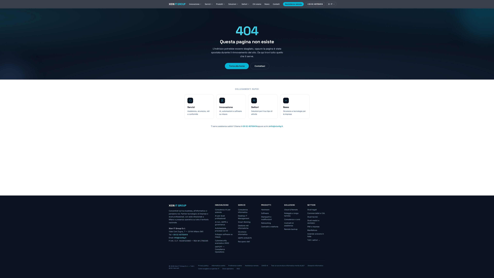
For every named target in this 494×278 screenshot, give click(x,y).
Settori (244, 4)
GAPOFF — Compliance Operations (220, 249)
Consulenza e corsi (292, 219)
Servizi (208, 4)
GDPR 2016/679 (245, 238)
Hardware (265, 209)
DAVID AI (265, 266)
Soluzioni (232, 4)
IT (331, 4)
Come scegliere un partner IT (208, 269)
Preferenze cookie (235, 266)
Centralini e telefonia (269, 226)
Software (265, 213)
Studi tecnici (312, 217)
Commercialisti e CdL (316, 213)
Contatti (276, 4)
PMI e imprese (313, 226)
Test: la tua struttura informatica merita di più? (288, 266)
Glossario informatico (315, 266)
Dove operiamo (228, 269)
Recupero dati (244, 241)
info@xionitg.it (276, 126)
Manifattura (312, 230)
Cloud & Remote (291, 209)
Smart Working (244, 222)
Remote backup (291, 229)
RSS (238, 269)
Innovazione (194, 4)
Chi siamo (257, 4)
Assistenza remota (293, 4)
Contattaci (260, 66)
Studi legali (312, 209)
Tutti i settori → (313, 240)
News (267, 4)
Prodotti (219, 4)
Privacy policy (203, 266)
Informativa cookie (218, 266)
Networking (266, 223)
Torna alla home (237, 66)
